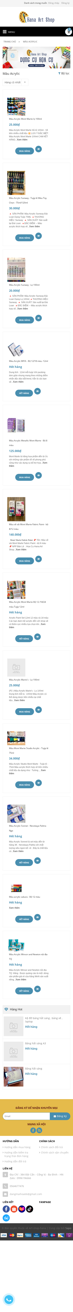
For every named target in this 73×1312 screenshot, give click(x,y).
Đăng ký (65, 2)
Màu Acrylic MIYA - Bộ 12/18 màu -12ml (28, 361)
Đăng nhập (53, 2)
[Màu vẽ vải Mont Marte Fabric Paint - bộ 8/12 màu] (16, 508)
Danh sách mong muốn (35, 2)
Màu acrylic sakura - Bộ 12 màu (24, 896)
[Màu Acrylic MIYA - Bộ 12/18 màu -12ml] (16, 348)
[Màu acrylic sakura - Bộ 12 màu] (16, 887)
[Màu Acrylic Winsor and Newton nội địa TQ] (16, 944)
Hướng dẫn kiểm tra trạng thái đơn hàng (16, 1154)
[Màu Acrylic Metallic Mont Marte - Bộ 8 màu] (16, 425)
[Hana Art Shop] (36, 17)
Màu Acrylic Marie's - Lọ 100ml (24, 679)
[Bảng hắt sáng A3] (13, 1051)
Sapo (68, 1228)
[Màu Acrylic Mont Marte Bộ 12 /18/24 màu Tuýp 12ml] (16, 589)
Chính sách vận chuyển (55, 1152)
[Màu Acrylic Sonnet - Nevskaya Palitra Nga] (16, 813)
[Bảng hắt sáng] (13, 1076)
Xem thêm (22, 139)
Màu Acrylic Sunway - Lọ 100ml (24, 284)
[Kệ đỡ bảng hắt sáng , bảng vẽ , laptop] (13, 1026)
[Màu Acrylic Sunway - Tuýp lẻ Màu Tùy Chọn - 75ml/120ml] (16, 182)
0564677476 (17, 1186)
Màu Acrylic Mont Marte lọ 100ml (25, 118)
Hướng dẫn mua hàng (17, 1147)
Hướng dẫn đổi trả (15, 1161)
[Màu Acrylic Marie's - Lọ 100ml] (16, 667)
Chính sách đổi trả (52, 1147)
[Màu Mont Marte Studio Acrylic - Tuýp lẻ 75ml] (16, 738)
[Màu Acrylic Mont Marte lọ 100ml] (16, 106)
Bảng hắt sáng (33, 1068)
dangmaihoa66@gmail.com (26, 1194)
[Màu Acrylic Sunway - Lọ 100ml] (16, 269)
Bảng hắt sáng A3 (35, 1043)
